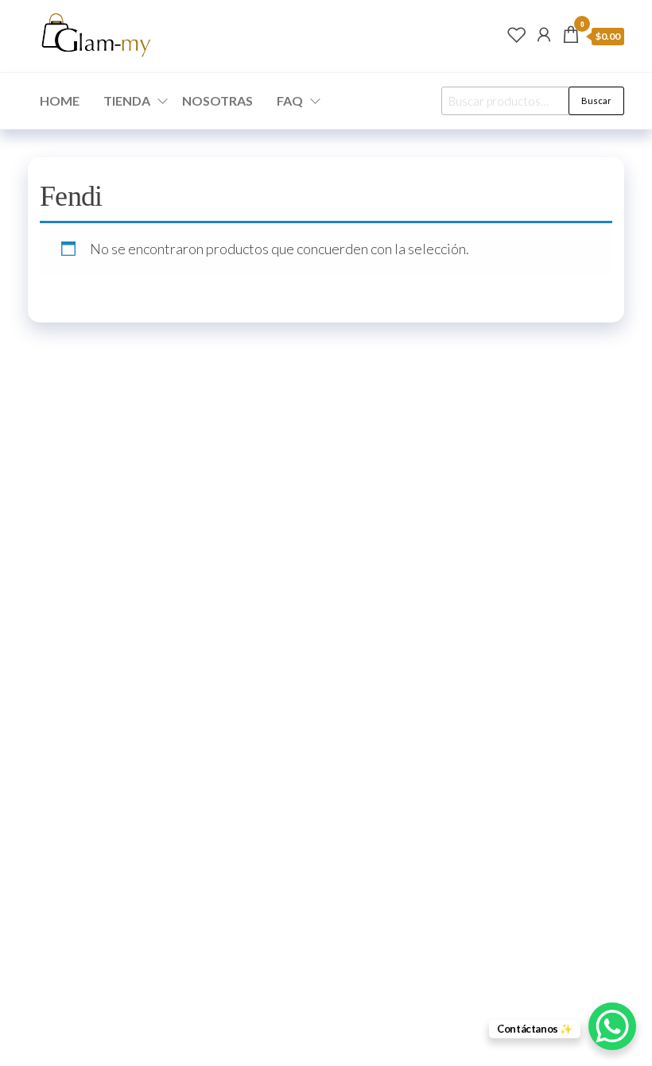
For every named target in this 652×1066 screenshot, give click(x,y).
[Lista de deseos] (516, 34)
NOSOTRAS (217, 100)
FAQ (290, 100)
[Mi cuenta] (544, 34)
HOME (60, 100)
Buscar (596, 100)
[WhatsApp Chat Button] (612, 1026)
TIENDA (126, 100)
